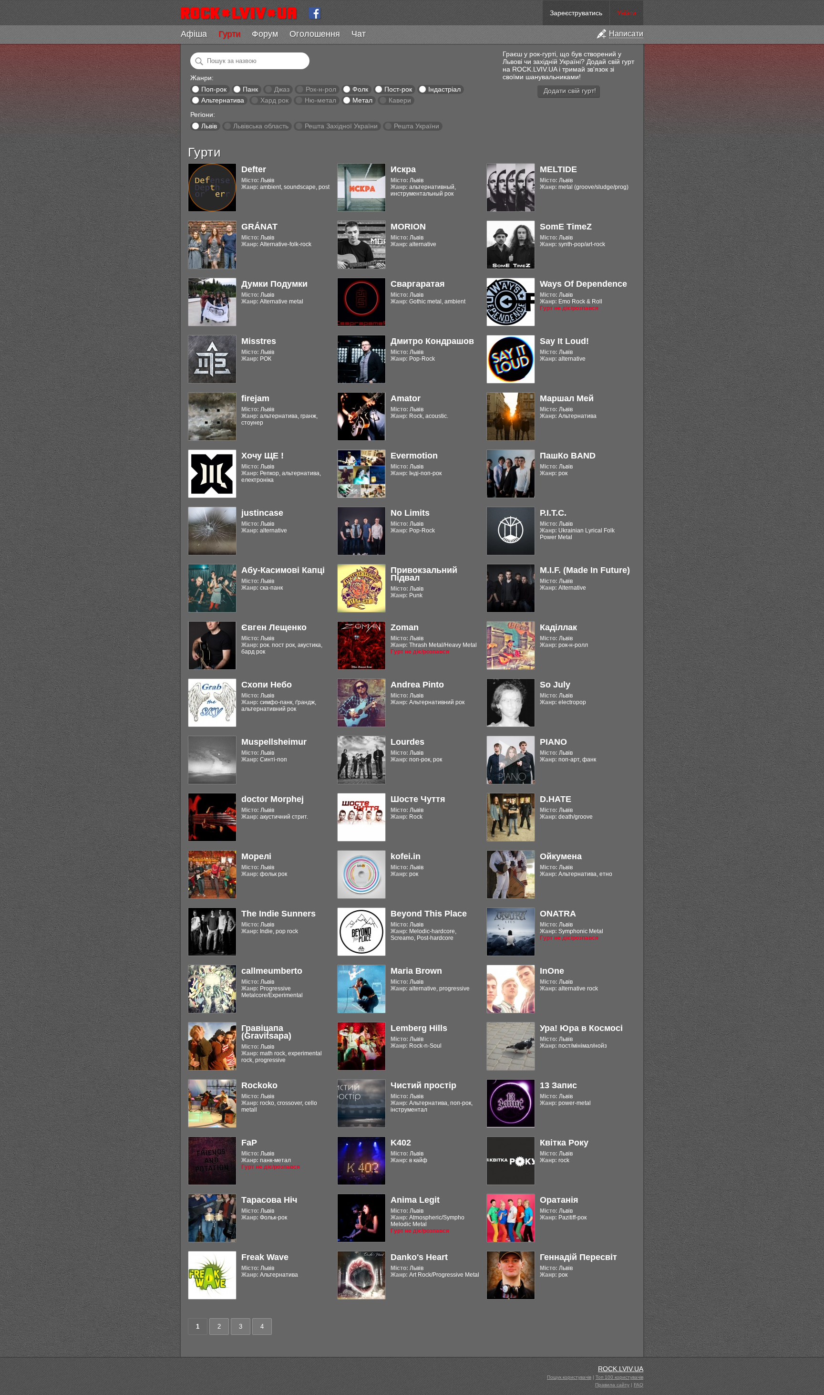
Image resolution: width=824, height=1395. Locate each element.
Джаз (281, 89)
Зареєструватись (576, 13)
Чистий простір (423, 1085)
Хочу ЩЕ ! (262, 455)
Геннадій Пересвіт (578, 1257)
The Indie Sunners (278, 913)
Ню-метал (320, 100)
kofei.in (406, 856)
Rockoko (259, 1085)
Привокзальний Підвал (424, 574)
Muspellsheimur (274, 742)
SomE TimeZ (566, 226)
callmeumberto (271, 971)
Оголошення (314, 34)
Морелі (256, 856)
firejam (255, 398)
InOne (552, 971)
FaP (249, 1142)
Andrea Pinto (417, 684)
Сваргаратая (418, 284)
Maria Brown (416, 971)
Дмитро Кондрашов (432, 341)
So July (555, 684)
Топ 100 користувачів (619, 1377)
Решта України (416, 126)
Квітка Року (564, 1142)
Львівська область (260, 126)
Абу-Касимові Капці (283, 570)
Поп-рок (214, 89)
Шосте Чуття (418, 799)
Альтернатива (222, 100)
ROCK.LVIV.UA (620, 1369)
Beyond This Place (429, 913)
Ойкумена (561, 856)
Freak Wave (264, 1257)
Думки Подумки (274, 284)
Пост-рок (398, 89)
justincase (262, 513)
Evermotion (414, 455)
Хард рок (274, 100)
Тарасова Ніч (269, 1200)
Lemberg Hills (419, 1028)
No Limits (410, 513)
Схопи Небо (266, 684)
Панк (250, 89)
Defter (253, 169)
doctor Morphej (272, 799)
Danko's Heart (419, 1257)
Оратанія (559, 1200)
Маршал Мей (567, 398)
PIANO (553, 742)
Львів (209, 126)
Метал (362, 100)
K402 (401, 1142)
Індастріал (444, 89)
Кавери (400, 100)
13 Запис (558, 1085)
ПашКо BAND (568, 455)
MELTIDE (558, 169)
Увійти (626, 13)
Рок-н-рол (321, 89)
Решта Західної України (341, 126)
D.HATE (555, 799)
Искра (403, 169)
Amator (406, 398)
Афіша (194, 34)
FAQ (638, 1384)
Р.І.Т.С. (553, 513)
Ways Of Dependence (583, 284)
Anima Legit (415, 1200)
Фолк (360, 89)
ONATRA (558, 913)
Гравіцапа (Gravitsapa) (266, 1032)
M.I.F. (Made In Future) (585, 570)
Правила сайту (612, 1384)
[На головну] (242, 12)
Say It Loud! (564, 341)
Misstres (258, 341)
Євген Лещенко (274, 627)
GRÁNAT (259, 226)
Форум (265, 34)
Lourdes (407, 742)
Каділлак (558, 627)
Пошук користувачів (569, 1377)
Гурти (229, 34)
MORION (408, 226)
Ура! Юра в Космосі (581, 1028)
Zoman (405, 627)
